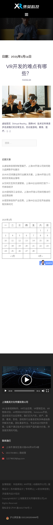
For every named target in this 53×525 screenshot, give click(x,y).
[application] (26, 380)
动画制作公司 (39, 484)
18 (12, 245)
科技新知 (17, 484)
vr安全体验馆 (42, 489)
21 (33, 245)
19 (19, 245)
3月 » (40, 256)
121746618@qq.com (15, 458)
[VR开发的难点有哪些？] (26, 101)
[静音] (43, 390)
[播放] (5, 390)
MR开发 (27, 484)
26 (19, 251)
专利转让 (29, 489)
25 (12, 251)
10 (5, 240)
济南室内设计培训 (10, 493)
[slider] (24, 390)
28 (33, 251)
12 (19, 240)
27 (26, 251)
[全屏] (47, 390)
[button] (26, 379)
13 (26, 240)
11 (12, 240)
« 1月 (12, 256)
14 (33, 240)
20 (26, 245)
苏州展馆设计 (17, 489)
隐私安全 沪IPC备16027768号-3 (17, 507)
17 (5, 245)
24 (5, 251)
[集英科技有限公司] (26, 5)
